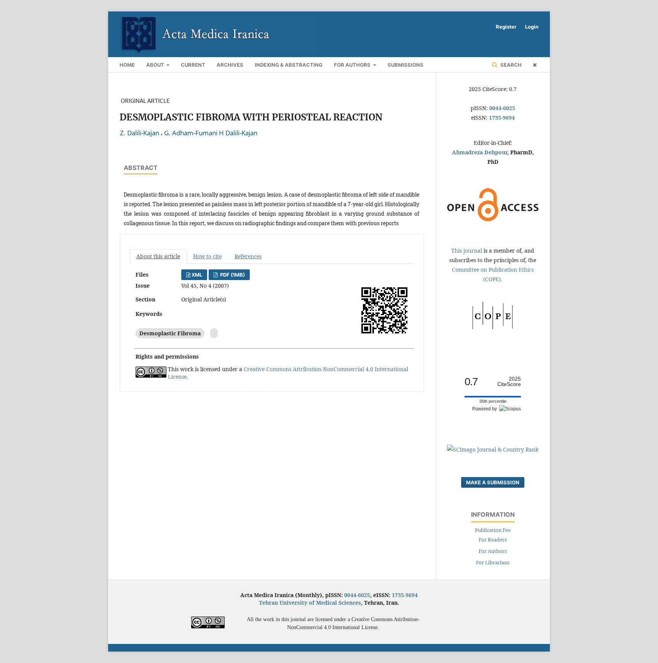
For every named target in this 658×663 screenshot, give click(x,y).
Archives (230, 65)
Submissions (405, 65)
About (155, 65)
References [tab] (248, 256)
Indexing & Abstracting (289, 65)
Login (531, 27)
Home (127, 65)
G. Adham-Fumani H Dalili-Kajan (210, 133)
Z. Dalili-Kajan (139, 133)
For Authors (353, 65)
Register (506, 27)
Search (510, 65)
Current (193, 65)
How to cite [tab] (207, 256)
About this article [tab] (158, 256)
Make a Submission (492, 482)
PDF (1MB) (232, 275)
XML (197, 275)
